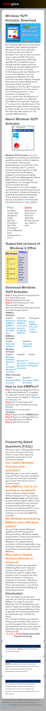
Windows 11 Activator (11, 370)
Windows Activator (10, 358)
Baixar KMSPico (33, 323)
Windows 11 (11, 265)
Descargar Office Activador (31, 381)
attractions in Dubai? (9, 707)
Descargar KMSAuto (28, 345)
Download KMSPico (10, 321)
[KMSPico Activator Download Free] (11, 4)
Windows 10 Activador (22, 361)
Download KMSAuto (10, 345)
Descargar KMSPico (22, 321)
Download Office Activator (13, 381)
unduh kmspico (33, 330)
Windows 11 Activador (22, 366)
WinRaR (9, 407)
